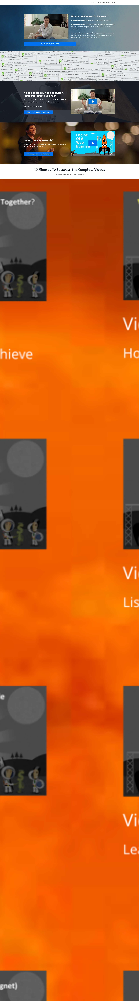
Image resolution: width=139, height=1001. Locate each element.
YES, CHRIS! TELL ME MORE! (50, 44)
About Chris (101, 2)
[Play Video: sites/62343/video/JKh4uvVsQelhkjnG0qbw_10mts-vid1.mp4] (92, 143)
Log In (108, 2)
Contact (93, 2)
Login (113, 2)
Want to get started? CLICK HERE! (38, 112)
